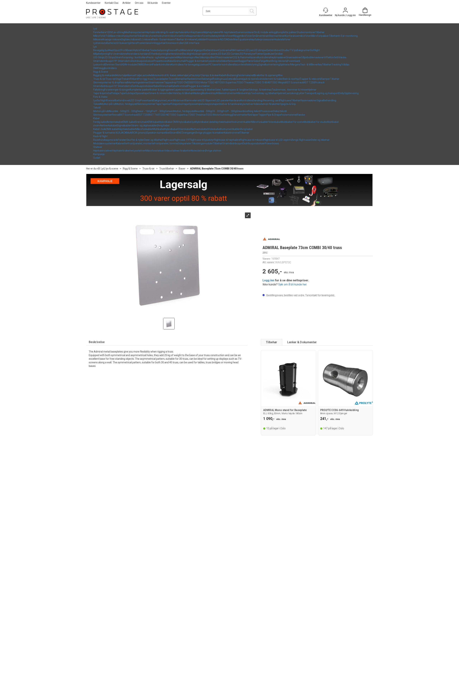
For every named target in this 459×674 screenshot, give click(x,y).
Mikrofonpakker (320, 35)
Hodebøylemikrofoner (220, 35)
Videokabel (274, 121)
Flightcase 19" (182, 139)
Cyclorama (225, 50)
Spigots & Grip (288, 104)
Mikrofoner (99, 35)
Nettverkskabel (108, 125)
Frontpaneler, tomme (166, 143)
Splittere (132, 43)
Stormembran (277, 35)
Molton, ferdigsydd (126, 104)
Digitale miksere (130, 39)
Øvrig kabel (163, 125)
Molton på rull (108, 104)
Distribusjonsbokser (142, 61)
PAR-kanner (238, 50)
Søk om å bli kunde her (292, 284)
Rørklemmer (194, 78)
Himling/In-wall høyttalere (171, 32)
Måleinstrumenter (226, 93)
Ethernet (148, 64)
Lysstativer (247, 104)
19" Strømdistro (122, 61)
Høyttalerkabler (223, 121)
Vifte (327, 57)
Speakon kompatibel (158, 132)
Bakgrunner (303, 50)
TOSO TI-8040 (262, 82)
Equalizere (244, 39)
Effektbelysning (158, 53)
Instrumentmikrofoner (169, 35)
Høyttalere (151, 32)
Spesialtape (142, 93)
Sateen (169, 111)
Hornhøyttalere (194, 32)
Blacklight (187, 53)
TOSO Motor (200, 82)
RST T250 (309, 82)
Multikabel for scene (292, 121)
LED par (249, 50)
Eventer (166, 2)
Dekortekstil (280, 111)
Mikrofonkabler (259, 121)
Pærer (250, 61)
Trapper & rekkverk (310, 78)
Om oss (139, 2)
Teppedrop (170, 82)
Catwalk (231, 78)
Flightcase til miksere (252, 139)
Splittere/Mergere (290, 64)
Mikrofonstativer (154, 150)
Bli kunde (153, 2)
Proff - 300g (158, 111)
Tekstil (97, 104)
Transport (310, 93)
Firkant (134, 78)
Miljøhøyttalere (211, 32)
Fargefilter (265, 61)
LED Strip (98, 57)
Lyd (95, 28)
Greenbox (241, 111)
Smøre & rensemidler (161, 93)
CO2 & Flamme (241, 57)
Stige (118, 78)
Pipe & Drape (273, 114)
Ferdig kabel (100, 121)
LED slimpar (259, 50)
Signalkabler (124, 125)
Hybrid (137, 50)
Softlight (315, 50)
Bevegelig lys (100, 50)
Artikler (126, 2)
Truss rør (110, 78)
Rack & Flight (100, 136)
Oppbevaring (351, 93)
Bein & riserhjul (291, 78)
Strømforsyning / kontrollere (131, 57)
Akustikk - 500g (117, 111)
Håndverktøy (243, 93)
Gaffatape (114, 93)
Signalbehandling (326, 100)
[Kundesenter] (325, 10)
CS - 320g (131, 111)
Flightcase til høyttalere (227, 139)
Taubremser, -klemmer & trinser (290, 89)
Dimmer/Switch (114, 64)
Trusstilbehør (176, 78)
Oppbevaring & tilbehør (202, 89)
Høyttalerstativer (102, 150)
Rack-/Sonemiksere (163, 39)
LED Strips (109, 57)
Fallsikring (98, 89)
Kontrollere (264, 57)
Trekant (125, 78)
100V (109, 32)
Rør (185, 78)
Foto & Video (100, 96)
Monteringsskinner (138, 82)
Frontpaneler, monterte (141, 143)
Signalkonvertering (269, 64)
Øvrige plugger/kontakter (209, 132)
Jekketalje (182, 75)
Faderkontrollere (162, 64)
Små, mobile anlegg (265, 32)
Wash (111, 50)
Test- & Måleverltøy (311, 64)
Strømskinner (156, 82)
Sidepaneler (184, 143)
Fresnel (172, 50)
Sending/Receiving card (266, 100)
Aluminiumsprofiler (188, 57)
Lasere (213, 53)
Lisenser (204, 64)
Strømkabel (184, 129)
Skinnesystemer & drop (106, 82)
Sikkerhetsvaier (229, 61)
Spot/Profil (120, 50)
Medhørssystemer (134, 32)
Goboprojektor (201, 53)
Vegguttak (159, 43)
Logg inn (268, 280)
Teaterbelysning (159, 50)
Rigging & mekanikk (104, 75)
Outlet (96, 157)
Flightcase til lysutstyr (202, 139)
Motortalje (121, 75)
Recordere (240, 64)
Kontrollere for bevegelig (185, 64)
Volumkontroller (174, 43)
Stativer (97, 147)
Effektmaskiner (224, 57)
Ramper (325, 78)
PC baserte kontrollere (221, 64)
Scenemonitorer (245, 32)
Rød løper (253, 114)
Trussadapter (161, 78)
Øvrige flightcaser (301, 139)
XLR (118, 132)
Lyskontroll (99, 64)
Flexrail (123, 82)
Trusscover (267, 111)
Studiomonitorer (306, 32)
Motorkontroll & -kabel (163, 75)
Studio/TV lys (289, 50)
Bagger (242, 61)
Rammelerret (192, 100)
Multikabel (158, 129)
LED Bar (221, 53)
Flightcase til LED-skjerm (277, 139)
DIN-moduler (130, 64)
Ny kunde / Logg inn (345, 15)
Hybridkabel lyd (186, 121)
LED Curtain (232, 53)
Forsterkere (99, 32)
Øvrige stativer (213, 150)
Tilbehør (320, 32)
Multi (129, 132)
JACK (123, 132)
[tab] (96, 342)
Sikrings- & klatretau (260, 89)
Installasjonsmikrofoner (195, 35)
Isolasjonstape (210, 104)
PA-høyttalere (228, 32)
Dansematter (240, 114)
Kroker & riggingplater (162, 89)
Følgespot (198, 50)
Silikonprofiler (207, 57)
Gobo (257, 61)
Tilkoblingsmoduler (202, 143)
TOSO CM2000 (184, 82)
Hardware (234, 100)
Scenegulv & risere (246, 78)
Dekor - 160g (144, 111)
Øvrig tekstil (254, 111)
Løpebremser (181, 89)
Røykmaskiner (278, 57)
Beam (130, 50)
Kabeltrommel (179, 86)
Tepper (262, 114)
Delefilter (233, 39)
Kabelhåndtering (228, 75)
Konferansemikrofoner (298, 35)
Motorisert (179, 100)
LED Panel (244, 53)
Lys (95, 46)
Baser (182, 168)
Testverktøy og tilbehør (264, 93)
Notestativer (198, 150)
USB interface (191, 43)
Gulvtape (130, 93)
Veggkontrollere (108, 68)
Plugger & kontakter (196, 61)
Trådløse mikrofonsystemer (121, 35)
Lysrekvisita (214, 61)
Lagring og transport (327, 93)
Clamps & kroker (210, 75)
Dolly (341, 93)
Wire (280, 75)
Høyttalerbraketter (122, 150)
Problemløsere (145, 43)
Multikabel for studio (315, 121)
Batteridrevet (211, 50)
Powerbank (293, 61)
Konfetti (334, 57)
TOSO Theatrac (245, 82)
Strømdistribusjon (103, 61)
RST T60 (154, 114)
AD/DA (224, 39)
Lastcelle (146, 75)
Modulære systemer (104, 143)
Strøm (173, 132)
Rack (96, 139)
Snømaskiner (293, 57)
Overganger (188, 132)
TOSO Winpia (278, 82)
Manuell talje (134, 75)
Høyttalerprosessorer (262, 39)
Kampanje (99, 154)
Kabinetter (122, 143)
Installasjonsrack (108, 139)
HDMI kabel (152, 121)
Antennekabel (115, 121)
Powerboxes (161, 61)
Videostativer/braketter (266, 104)
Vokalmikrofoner (146, 35)
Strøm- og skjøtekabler (144, 125)
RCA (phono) (139, 132)
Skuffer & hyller (135, 139)
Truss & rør (99, 78)
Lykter (301, 93)
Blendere (187, 50)
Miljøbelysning (101, 53)
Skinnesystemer (146, 104)
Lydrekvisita (100, 43)
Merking (197, 93)
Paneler (122, 139)
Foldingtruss (220, 78)
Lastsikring (292, 93)
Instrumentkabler (241, 121)
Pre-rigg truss (145, 78)
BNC (179, 132)
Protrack (320, 82)
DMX (140, 64)
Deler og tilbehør (153, 139)
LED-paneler (222, 100)
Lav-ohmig (118, 32)
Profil (179, 50)
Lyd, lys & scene (109, 168)
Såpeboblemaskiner (312, 57)
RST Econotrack (294, 82)
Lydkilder (201, 39)
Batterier (112, 43)
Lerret (169, 100)
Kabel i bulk (99, 129)
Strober (278, 53)
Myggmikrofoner (242, 35)
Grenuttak (179, 61)
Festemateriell (246, 75)
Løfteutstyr (194, 75)
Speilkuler (268, 53)
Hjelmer (312, 89)
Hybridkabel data (204, 121)
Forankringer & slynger (117, 89)
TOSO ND (212, 82)
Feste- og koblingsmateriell (162, 57)
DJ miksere (145, 39)
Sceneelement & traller (270, 78)
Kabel (171, 61)
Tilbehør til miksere (185, 39)
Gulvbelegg (226, 114)
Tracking (336, 64)
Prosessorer (213, 39)
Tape (122, 93)
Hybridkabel (171, 129)
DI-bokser (122, 43)
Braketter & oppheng (266, 75)
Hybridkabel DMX (168, 121)
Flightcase (285, 100)
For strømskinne (118, 53)
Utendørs (144, 53)
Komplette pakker (286, 32)
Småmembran (260, 35)
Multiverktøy (209, 93)
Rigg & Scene (100, 71)
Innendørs (133, 53)
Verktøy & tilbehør (183, 93)
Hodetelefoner (282, 39)
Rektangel (207, 78)
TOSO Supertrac (227, 82)
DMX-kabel (129, 121)
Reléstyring (252, 64)
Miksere (97, 39)
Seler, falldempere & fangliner (232, 89)
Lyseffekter (256, 53)
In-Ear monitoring (348, 35)
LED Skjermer (208, 100)
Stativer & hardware (230, 104)
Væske (342, 57)
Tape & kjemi (100, 93)
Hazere (253, 57)
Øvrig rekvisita (279, 61)
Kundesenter (93, 2)
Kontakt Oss (111, 2)
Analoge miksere (111, 39)
